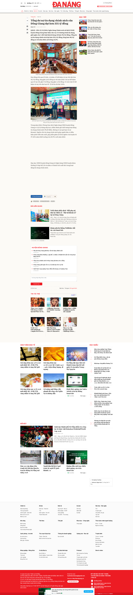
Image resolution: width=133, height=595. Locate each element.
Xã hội (31, 11)
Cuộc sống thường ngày (26, 529)
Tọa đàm (97, 546)
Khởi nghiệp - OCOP (62, 510)
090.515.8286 (109, 6)
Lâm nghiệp (23, 557)
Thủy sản (22, 555)
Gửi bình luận (36, 284)
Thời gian (67, 288)
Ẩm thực (79, 508)
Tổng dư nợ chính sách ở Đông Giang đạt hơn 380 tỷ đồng (49, 260)
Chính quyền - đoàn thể (25, 512)
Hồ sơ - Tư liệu (98, 523)
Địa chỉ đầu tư (42, 553)
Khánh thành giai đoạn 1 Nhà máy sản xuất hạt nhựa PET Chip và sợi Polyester (102, 395)
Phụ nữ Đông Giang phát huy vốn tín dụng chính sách (47, 250)
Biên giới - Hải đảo (24, 540)
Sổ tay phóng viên (62, 557)
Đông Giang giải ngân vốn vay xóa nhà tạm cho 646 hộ (48, 264)
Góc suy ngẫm (61, 555)
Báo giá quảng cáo (73, 581)
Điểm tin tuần (98, 544)
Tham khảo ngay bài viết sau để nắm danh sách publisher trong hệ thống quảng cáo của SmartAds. (62, 234)
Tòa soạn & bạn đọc (44, 533)
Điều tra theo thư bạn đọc (45, 538)
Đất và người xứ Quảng (82, 553)
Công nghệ (79, 523)
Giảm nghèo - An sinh (44, 512)
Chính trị (26, 11)
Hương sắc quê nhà (81, 559)
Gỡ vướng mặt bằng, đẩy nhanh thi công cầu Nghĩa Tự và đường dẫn (52, 391)
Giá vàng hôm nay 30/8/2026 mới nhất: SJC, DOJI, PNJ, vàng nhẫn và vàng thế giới (30, 391)
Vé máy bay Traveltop (96, 480)
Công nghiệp (61, 512)
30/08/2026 (25, 6)
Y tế (61, 11)
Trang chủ (33, 16)
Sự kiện (78, 512)
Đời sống (65, 11)
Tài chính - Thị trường (63, 514)
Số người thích (73, 288)
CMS (100, 593)
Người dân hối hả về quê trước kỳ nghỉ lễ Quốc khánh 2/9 (52, 468)
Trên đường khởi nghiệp (82, 565)
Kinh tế (35, 11)
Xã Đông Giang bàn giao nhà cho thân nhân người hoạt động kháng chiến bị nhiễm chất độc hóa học (94, 44)
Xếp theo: (61, 288)
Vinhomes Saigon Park (97, 482)
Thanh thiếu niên (43, 514)
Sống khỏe (22, 525)
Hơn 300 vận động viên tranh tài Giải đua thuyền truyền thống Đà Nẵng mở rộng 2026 (29, 469)
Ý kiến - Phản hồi (43, 536)
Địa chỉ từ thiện (23, 527)
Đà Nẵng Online (98, 580)
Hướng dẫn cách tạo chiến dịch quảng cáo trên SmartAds (76, 468)
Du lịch (40, 11)
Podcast (79, 550)
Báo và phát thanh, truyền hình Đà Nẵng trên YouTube (102, 587)
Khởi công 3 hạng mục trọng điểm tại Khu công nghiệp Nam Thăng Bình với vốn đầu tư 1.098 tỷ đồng (103, 403)
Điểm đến (79, 510)
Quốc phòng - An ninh (26, 533)
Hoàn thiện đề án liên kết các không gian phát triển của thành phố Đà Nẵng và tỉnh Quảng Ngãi (102, 370)
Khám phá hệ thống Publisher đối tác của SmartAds (62, 229)
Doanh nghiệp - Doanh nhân (45, 555)
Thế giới (77, 11)
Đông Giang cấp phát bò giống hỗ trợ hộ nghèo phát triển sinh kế (95, 51)
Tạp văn (97, 514)
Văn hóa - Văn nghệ (54, 11)
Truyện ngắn (98, 510)
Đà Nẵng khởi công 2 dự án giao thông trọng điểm (102, 358)
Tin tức (78, 555)
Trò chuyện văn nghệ (82, 563)
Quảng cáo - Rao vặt (82, 533)
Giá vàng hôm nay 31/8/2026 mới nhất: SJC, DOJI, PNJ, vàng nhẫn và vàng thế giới (30, 365)
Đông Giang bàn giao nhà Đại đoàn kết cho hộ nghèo (95, 20)
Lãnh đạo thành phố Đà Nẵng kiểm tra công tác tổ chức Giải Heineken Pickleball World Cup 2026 (70, 429)
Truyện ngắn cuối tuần (82, 557)
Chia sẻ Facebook (37, 196)
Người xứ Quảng (99, 525)
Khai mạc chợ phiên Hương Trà (103, 363)
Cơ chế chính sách (43, 557)
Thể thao (71, 11)
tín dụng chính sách (45, 201)
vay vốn (52, 201)
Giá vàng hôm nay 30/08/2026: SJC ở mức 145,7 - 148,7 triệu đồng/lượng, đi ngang (53, 366)
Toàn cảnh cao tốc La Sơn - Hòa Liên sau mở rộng (102, 388)
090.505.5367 (102, 6)
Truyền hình (98, 533)
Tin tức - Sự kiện (99, 536)
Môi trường (23, 523)
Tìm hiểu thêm (88, 591)
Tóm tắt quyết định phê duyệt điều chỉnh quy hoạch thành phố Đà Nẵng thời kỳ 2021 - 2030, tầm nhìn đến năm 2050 (102, 380)
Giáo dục (45, 11)
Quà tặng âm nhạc (81, 561)
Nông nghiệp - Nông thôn (27, 550)
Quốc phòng (23, 538)
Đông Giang (36, 201)
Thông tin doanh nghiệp (64, 533)
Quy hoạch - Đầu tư (62, 508)
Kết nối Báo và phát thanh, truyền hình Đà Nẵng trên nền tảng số (101, 575)
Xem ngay (82, 395)
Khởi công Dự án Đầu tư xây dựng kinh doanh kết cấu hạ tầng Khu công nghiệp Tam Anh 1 (103, 413)
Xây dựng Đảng (24, 508)
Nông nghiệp (23, 553)
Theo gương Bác (24, 510)
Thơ (96, 508)
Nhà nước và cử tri (24, 514)
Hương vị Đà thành (99, 542)
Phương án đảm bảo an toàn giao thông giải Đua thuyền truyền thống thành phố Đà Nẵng (102, 423)
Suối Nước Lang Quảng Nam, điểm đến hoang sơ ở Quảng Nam (50, 269)
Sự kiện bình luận (63, 550)
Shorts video (99, 550)
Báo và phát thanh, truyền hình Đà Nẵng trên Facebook (102, 584)
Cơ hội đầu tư (43, 550)
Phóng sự (97, 538)
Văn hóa (97, 516)
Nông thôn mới (23, 559)
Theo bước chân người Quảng (101, 11)
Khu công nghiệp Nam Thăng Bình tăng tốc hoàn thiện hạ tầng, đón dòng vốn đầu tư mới (103, 350)
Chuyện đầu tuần (62, 553)
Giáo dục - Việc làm (43, 508)
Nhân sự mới (23, 516)
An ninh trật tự (23, 536)
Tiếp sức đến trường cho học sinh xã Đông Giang (94, 28)
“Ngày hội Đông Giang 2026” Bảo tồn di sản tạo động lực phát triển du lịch (95, 36)
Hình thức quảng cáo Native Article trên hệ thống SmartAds (76, 391)
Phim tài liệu (98, 540)
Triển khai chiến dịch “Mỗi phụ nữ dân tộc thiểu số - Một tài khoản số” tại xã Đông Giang (63, 212)
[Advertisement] (54, 150)
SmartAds (58, 593)
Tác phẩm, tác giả (99, 512)
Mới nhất (36, 6)
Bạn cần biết (61, 536)
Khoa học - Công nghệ (86, 11)
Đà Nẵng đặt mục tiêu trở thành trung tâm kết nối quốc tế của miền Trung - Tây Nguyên (75, 366)
